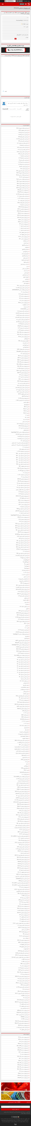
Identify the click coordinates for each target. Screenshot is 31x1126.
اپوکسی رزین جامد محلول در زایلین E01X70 (20, 923)
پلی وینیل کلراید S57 (24, 169)
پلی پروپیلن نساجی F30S (23, 887)
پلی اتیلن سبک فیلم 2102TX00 (23, 198)
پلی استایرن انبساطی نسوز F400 (22, 668)
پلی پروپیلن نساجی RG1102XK (22, 332)
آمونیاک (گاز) (26, 283)
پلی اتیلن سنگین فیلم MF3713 (22, 615)
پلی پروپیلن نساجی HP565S (23, 190)
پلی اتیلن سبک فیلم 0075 (23, 145)
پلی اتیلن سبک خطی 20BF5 (23, 900)
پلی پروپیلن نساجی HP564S (23, 517)
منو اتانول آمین (25, 347)
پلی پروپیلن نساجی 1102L (23, 300)
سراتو (27, 764)
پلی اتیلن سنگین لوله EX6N (23, 951)
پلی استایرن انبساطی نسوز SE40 (22, 785)
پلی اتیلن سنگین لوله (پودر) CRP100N (21, 855)
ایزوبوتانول (26, 339)
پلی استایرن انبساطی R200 (23, 677)
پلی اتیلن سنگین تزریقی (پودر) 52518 (21, 889)
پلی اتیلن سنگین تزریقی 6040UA (22, 1027)
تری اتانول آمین (25, 345)
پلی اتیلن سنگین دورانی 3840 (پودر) (21, 876)
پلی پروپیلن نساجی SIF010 (23, 745)
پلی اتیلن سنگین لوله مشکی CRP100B (21, 704)
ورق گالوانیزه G (25, 562)
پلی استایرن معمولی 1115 (24, 919)
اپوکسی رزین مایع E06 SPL (23, 470)
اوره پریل (26, 636)
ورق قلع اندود (25, 560)
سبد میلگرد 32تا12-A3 (24, 606)
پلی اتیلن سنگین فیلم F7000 (23, 200)
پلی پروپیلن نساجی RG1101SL (23, 813)
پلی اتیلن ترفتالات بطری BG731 (22, 621)
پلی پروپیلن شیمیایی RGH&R (23, 862)
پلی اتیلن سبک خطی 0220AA (23, 164)
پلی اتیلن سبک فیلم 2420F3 (23, 630)
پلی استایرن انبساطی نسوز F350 (22, 487)
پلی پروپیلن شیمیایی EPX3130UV (22, 496)
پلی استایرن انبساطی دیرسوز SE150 (21, 524)
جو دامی (26, 626)
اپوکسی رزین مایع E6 (24, 558)
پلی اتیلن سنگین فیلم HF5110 (23, 203)
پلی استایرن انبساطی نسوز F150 (22, 483)
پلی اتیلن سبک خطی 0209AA (23, 135)
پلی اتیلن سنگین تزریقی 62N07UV (22, 434)
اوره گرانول (26, 638)
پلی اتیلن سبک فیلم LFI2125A (22, 1000)
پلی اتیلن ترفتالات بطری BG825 (22, 173)
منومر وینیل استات (25, 254)
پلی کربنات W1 (25, 934)
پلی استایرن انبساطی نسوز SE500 (22, 464)
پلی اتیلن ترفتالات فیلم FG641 (22, 702)
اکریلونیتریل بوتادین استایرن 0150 (22, 319)
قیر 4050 (26, 762)
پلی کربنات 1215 (25, 989)
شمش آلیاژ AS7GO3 (24, 719)
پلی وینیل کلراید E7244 (23, 936)
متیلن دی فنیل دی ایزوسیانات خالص (21, 825)
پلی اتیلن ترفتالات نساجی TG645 (22, 175)
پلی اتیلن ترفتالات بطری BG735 (22, 651)
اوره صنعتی (26, 273)
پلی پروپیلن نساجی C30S (23, 296)
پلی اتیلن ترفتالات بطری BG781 (22, 181)
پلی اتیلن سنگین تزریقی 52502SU (22, 388)
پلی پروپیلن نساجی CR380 (23, 379)
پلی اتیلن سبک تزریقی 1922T (23, 328)
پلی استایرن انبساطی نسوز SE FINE (21, 534)
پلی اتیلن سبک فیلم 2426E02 (22, 910)
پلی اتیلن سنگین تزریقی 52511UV (22, 313)
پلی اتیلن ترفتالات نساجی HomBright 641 (20, 634)
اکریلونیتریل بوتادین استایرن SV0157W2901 (20, 885)
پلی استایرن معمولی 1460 (24, 917)
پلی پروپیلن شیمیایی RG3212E (22, 857)
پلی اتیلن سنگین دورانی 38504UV (22, 555)
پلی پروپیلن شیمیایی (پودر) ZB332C (21, 1002)
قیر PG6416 (26, 411)
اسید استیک (26, 271)
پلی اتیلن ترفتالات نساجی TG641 (22, 179)
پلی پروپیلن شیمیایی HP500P (23, 991)
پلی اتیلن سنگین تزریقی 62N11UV (22, 647)
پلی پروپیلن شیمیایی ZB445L (22, 868)
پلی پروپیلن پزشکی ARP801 (23, 942)
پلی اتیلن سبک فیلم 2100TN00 (23, 330)
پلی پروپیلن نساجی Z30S (23, 224)
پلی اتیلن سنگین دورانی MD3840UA (21, 740)
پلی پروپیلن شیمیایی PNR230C (22, 789)
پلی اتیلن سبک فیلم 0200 (24, 156)
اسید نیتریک (26, 307)
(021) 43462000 (10, 1)
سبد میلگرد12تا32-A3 (24, 681)
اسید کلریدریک (25, 343)
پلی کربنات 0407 (25, 447)
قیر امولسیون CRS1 (24, 768)
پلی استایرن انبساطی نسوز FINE (22, 509)
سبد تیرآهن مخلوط (25, 755)
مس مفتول (26, 598)
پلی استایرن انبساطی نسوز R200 (22, 666)
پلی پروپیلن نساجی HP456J (23, 906)
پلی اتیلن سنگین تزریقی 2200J (22, 196)
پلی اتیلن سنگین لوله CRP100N (22, 349)
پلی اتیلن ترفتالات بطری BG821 (22, 183)
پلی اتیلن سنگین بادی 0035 (23, 160)
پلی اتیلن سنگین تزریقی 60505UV (22, 587)
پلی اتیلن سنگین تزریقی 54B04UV (21, 511)
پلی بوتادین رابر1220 (24, 477)
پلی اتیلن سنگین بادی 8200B (23, 596)
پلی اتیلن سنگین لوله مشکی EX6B (22, 953)
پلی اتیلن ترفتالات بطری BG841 (22, 186)
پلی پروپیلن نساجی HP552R (23, 192)
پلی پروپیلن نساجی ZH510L (23, 220)
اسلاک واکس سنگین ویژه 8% (23, 579)
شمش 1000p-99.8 (25, 575)
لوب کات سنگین (25, 422)
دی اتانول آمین (25, 251)
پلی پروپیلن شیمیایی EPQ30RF (22, 1012)
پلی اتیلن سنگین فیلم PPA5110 (22, 808)
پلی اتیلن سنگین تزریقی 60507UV (22, 288)
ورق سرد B (26, 564)
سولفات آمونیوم (25, 738)
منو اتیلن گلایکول (25, 249)
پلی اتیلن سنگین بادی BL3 (23, 154)
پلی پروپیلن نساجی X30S (23, 915)
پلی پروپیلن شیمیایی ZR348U (22, 908)
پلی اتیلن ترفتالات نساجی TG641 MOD (21, 655)
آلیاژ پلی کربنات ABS (24, 964)
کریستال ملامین (25, 275)
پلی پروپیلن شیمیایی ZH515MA (22, 351)
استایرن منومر (25, 258)
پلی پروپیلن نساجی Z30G (23, 298)
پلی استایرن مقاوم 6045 (24, 944)
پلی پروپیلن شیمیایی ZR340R (23, 468)
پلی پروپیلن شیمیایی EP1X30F (22, 913)
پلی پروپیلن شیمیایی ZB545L (22, 709)
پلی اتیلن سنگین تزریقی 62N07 (22, 536)
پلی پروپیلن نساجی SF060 (23, 239)
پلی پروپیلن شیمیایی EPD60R (22, 479)
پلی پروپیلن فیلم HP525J (23, 207)
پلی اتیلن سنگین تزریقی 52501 (22, 385)
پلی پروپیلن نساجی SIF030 (23, 504)
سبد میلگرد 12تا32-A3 (24, 725)
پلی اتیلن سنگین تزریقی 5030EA (22, 987)
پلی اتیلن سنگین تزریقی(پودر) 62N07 (21, 842)
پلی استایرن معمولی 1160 (24, 1030)
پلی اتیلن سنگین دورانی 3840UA (22, 139)
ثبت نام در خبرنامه (15, 1109)
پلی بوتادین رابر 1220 (24, 292)
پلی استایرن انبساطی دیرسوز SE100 (22, 530)
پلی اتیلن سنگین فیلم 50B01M (22, 657)
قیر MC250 (26, 407)
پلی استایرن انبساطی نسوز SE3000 (22, 458)
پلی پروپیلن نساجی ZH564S (23, 851)
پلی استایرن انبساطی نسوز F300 (22, 670)
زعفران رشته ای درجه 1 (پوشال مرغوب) (21, 747)
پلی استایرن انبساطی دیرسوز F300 (22, 796)
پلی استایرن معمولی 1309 (24, 921)
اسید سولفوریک (25, 305)
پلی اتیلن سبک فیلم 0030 (24, 507)
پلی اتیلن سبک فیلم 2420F (23, 494)
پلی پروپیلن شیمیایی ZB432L (22, 787)
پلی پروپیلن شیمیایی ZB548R (22, 804)
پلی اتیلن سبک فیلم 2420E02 (23, 592)
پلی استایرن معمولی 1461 (24, 1006)
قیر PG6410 (26, 770)
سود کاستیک (26, 243)
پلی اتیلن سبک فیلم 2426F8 (23, 653)
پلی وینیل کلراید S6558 (23, 166)
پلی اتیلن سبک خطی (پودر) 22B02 (22, 1015)
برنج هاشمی (26, 766)
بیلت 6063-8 (25, 713)
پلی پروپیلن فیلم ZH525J (23, 426)
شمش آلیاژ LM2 (25, 711)
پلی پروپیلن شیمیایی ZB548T (22, 806)
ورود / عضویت (27, 1)
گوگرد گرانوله (25, 600)
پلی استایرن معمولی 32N (23, 947)
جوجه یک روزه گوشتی (24, 689)
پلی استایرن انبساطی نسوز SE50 (22, 553)
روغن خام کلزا (25, 694)
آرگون (27, 609)
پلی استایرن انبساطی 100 (24, 853)
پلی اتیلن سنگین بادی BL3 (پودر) (22, 891)
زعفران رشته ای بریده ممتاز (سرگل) (22, 753)
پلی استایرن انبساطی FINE (23, 881)
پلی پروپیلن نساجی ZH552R (23, 326)
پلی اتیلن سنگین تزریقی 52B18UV (22, 794)
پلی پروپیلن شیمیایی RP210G (23, 893)
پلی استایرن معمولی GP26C (23, 394)
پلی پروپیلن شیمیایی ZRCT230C (22, 874)
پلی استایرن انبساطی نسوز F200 (22, 672)
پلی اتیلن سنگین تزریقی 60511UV (22, 315)
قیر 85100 (26, 417)
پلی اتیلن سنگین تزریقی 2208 (23, 925)
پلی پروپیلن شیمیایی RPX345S (22, 613)
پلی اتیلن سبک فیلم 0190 (24, 205)
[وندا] (15, 1124)
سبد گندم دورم (25, 757)
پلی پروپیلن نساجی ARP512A (22, 1010)
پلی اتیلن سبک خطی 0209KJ (23, 132)
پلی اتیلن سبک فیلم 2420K (23, 492)
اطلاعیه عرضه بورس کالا (20, 13)
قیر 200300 (26, 628)
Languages (15, 1116)
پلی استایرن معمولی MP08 (23, 466)
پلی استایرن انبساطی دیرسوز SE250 (21, 528)
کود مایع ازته (26, 949)
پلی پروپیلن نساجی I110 (24, 966)
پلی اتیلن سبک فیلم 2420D (23, 324)
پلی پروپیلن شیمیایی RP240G (22, 940)
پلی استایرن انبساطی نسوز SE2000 (22, 460)
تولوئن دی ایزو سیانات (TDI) (23, 341)
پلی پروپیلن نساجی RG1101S (23, 356)
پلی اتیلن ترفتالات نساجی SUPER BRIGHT (20, 290)
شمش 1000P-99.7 (25, 721)
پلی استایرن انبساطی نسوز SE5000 (22, 453)
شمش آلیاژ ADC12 (24, 717)
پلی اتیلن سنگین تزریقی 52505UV (21, 317)
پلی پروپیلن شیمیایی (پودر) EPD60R (21, 976)
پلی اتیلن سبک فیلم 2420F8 (23, 619)
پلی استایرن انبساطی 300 (24, 230)
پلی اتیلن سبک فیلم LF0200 (23, 838)
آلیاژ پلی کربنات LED (24, 985)
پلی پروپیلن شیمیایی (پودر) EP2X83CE (21, 802)
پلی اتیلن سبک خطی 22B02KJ (22, 866)
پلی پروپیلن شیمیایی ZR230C (23, 358)
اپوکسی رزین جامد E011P (23, 902)
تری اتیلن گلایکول (25, 396)
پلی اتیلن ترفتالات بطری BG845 (22, 188)
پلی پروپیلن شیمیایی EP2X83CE (22, 589)
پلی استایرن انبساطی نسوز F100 (22, 485)
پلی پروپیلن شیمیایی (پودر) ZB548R (21, 1023)
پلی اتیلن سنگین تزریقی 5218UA (22, 322)
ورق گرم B (26, 568)
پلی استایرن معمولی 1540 (23, 232)
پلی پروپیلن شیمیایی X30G (23, 519)
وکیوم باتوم (26, 405)
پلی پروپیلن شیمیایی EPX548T (22, 549)
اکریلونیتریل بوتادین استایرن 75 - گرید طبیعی (20, 445)
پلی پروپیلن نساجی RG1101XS (22, 362)
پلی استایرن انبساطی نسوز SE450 (22, 815)
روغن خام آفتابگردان (24, 687)
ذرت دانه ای (26, 577)
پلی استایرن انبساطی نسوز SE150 (22, 543)
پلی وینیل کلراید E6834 (23, 177)
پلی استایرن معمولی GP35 (23, 130)
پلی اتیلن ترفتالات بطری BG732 (22, 371)
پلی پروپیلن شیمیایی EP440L (23, 209)
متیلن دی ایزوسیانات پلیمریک (23, 781)
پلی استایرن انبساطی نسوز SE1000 (22, 462)
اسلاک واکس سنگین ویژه (23, 581)
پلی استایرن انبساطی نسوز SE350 (22, 545)
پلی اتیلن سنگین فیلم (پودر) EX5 (22, 696)
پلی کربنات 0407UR (24, 961)
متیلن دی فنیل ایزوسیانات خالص (22, 783)
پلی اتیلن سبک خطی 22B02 (23, 502)
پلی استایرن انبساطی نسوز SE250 (22, 547)
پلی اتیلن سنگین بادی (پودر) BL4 (22, 585)
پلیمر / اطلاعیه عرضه (10, 13)
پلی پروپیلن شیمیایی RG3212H (22, 859)
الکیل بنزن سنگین (25, 930)
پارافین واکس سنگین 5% (23, 732)
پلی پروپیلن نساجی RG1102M (23, 821)
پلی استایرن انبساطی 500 (24, 513)
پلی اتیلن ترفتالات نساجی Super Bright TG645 (19, 515)
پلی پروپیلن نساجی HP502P (23, 532)
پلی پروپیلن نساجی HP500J (23, 500)
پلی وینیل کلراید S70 (24, 354)
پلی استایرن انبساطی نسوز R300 (22, 664)
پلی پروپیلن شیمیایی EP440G (22, 215)
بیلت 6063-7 (25, 572)
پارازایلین (26, 279)
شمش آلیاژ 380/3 (25, 774)
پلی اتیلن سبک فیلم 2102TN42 (22, 368)
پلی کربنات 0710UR (24, 959)
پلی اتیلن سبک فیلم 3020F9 (23, 968)
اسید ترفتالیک (25, 241)
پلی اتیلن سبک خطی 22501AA (22, 439)
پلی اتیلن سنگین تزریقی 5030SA (22, 779)
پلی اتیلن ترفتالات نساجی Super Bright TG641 (19, 432)
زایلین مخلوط (26, 262)
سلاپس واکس (25, 691)
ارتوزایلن (26, 247)
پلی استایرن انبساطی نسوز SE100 (22, 541)
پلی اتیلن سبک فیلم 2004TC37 (22, 451)
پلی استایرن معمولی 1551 (23, 449)
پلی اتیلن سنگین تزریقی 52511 (22, 147)
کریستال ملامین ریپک (24, 1008)
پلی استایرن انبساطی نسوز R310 (22, 662)
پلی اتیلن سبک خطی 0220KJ (23, 162)
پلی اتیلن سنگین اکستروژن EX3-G (21, 993)
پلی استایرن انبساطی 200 (24, 228)
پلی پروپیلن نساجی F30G (23, 700)
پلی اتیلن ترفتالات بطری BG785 (22, 128)
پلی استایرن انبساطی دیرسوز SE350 (21, 526)
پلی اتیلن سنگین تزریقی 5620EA (22, 194)
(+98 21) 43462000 (16, 50)
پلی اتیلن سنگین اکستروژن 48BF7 (21, 640)
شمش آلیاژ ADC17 (24, 715)
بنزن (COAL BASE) (24, 309)
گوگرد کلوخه (26, 402)
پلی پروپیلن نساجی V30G (23, 521)
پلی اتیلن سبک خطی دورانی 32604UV (21, 800)
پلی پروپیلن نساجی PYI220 (23, 237)
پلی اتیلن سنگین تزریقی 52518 (22, 152)
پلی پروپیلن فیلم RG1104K (23, 840)
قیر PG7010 (26, 623)
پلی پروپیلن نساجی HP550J (23, 213)
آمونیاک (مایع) (25, 277)
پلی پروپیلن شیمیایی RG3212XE (22, 649)
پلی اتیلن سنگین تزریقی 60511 (22, 978)
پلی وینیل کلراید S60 (24, 441)
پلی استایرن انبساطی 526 (23, 870)
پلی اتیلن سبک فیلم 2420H (23, 158)
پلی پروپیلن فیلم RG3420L (23, 927)
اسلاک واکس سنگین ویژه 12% (23, 734)
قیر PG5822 (25, 409)
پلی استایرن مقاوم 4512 (24, 498)
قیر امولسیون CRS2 (24, 759)
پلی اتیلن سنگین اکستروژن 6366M (21, 617)
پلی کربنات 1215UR (24, 995)
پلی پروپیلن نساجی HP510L (23, 303)
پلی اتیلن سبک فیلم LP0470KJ (22, 424)
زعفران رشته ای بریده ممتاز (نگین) (22, 751)
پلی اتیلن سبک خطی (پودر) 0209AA (22, 400)
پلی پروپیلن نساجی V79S (23, 811)
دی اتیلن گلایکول (25, 245)
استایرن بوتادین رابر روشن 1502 (22, 143)
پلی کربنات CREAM (24, 1017)
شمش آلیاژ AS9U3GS (24, 772)
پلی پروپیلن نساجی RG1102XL (22, 334)
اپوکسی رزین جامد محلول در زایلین (22, 490)
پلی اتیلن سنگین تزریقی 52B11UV (22, 798)
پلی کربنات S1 (25, 998)
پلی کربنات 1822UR (24, 1019)
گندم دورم (26, 728)
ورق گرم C (26, 566)
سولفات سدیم (25, 938)
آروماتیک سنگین (25, 281)
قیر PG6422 (25, 413)
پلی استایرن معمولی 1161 (24, 1004)
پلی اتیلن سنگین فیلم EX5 (23, 137)
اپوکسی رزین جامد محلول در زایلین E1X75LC (20, 957)
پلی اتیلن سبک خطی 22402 (23, 377)
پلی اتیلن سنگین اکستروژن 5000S (22, 390)
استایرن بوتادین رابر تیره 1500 (23, 383)
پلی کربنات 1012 (25, 551)
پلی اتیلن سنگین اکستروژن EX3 (22, 171)
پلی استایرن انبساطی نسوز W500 (22, 823)
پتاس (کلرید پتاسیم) (24, 679)
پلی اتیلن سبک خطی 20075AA (22, 743)
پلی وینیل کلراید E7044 (24, 830)
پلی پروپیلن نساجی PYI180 (23, 817)
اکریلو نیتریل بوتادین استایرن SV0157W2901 (20, 883)
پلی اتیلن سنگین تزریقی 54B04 (22, 706)
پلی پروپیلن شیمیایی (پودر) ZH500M (21, 1021)
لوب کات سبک (25, 419)
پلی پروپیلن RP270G (24, 583)
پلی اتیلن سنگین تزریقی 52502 (22, 392)
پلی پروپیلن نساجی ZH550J (23, 222)
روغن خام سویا (25, 685)
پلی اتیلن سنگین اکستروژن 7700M (22, 849)
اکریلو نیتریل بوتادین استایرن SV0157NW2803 (19, 836)
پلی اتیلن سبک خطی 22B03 (23, 611)
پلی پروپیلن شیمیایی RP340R (22, 381)
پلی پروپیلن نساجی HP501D (23, 1025)
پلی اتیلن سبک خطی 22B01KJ (23, 864)
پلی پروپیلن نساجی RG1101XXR (22, 364)
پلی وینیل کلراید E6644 (23, 834)
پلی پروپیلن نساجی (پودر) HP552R (21, 643)
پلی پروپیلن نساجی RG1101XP (22, 366)
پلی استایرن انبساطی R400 (23, 698)
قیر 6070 (26, 415)
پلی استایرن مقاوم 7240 (24, 234)
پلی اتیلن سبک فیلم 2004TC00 (23, 475)
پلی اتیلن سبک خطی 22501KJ (23, 436)
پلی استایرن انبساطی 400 (24, 226)
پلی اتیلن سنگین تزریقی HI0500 (22, 285)
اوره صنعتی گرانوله (24, 260)
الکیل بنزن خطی (25, 269)
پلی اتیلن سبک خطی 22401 (23, 428)
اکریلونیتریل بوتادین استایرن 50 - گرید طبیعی (20, 443)
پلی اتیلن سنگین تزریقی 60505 (22, 311)
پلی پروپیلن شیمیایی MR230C (22, 360)
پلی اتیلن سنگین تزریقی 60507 (22, 981)
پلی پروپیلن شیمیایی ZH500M (23, 481)
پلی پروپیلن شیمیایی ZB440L (23, 832)
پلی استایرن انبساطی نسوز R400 (22, 660)
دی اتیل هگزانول (25, 256)
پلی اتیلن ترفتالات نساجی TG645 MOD (21, 777)
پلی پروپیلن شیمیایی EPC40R (22, 217)
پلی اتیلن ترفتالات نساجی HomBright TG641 (20, 645)
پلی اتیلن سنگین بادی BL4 (23, 141)
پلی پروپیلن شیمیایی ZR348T (22, 594)
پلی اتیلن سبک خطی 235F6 (23, 970)
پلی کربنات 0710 (25, 473)
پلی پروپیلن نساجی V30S (23, 375)
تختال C (26, 604)
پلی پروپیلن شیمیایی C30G (23, 294)
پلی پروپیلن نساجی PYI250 (23, 337)
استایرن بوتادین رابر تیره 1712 (23, 149)
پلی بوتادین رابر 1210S (24, 974)
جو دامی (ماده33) (25, 570)
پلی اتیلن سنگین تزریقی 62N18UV (22, 632)
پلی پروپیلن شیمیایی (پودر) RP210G (21, 955)
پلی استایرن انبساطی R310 (23, 674)
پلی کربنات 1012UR (24, 896)
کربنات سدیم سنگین (24, 264)
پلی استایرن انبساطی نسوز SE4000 (22, 456)
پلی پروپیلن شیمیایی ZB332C (22, 373)
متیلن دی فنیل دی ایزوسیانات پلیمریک (21, 828)
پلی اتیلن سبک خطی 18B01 (23, 845)
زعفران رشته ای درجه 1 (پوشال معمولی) (21, 749)
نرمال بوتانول (26, 430)
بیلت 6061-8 (26, 723)
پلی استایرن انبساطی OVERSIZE (22, 879)
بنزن (27, 266)
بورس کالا (27, 13)
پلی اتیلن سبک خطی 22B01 (23, 538)
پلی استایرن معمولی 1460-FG (23, 872)
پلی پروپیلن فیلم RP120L (23, 932)
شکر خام (26, 730)
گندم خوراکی (25, 683)
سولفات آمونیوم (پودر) (24, 736)
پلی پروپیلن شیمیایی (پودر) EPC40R (21, 791)
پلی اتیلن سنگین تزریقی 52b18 (22, 847)
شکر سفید (26, 602)
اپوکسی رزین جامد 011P (24, 898)
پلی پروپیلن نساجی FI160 (23, 904)
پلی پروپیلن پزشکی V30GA (23, 398)
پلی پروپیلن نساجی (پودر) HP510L (22, 983)
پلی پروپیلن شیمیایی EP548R (22, 211)
